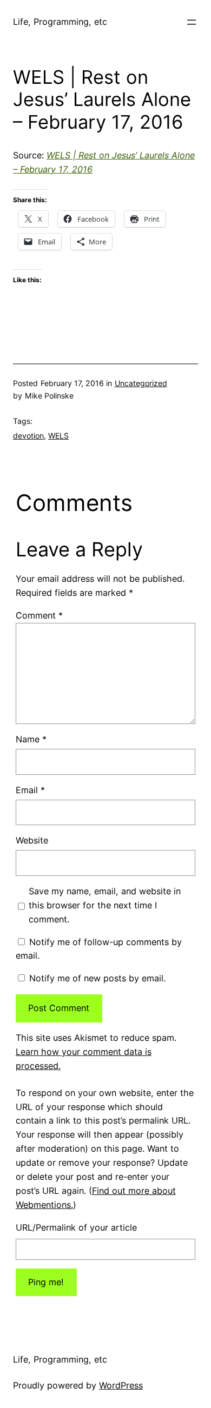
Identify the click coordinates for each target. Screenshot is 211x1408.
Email (30, 790)
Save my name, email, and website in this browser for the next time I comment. (105, 905)
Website (32, 840)
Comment (39, 615)
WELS (58, 435)
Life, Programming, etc (60, 21)
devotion (28, 435)
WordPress (121, 1385)
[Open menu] (191, 22)
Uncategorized (141, 383)
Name (31, 739)
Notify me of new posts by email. (97, 978)
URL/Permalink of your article (76, 1227)
